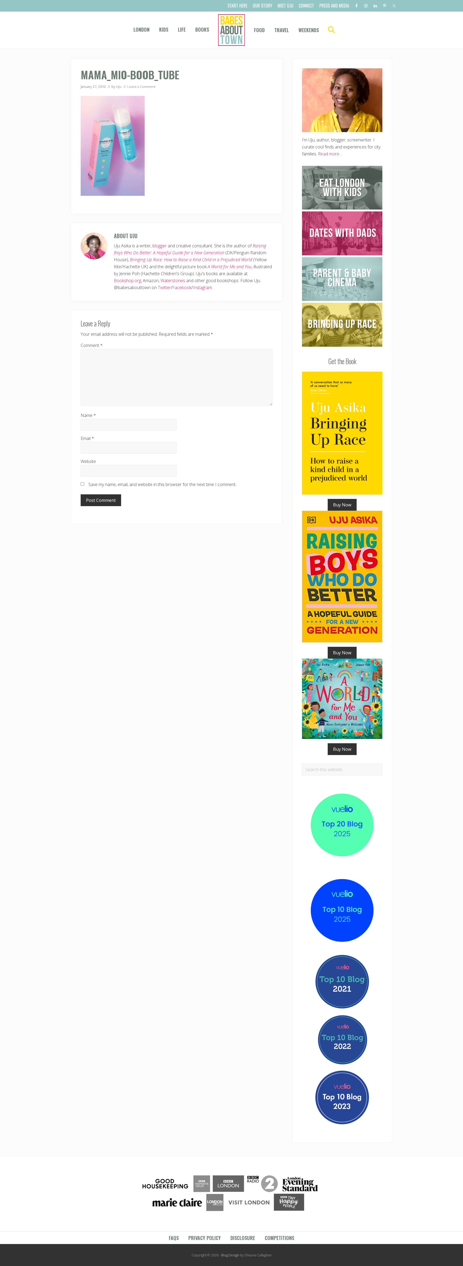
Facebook (181, 287)
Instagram (202, 287)
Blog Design (230, 1255)
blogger (159, 246)
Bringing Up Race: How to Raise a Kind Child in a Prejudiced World (191, 260)
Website (88, 461)
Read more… (330, 154)
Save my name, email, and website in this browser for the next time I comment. (162, 484)
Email (87, 438)
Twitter (164, 287)
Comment (92, 345)
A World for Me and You (230, 267)
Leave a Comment (141, 86)
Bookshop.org (127, 280)
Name (88, 415)
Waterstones (172, 280)
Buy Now (342, 505)
